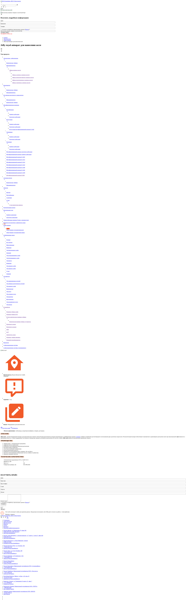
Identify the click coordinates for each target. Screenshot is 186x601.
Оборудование (7, 40)
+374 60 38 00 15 (7, 592)
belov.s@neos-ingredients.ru (9, 553)
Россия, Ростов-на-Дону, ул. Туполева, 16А (14, 545)
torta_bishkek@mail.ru (8, 589)
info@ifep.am (6, 594)
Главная (5, 37)
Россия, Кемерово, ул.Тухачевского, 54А (13, 555)
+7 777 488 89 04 (7, 582)
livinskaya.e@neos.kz (8, 584)
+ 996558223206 (7, 587)
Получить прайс (5, 428)
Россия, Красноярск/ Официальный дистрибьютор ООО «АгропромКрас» (21, 566)
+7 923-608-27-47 (7, 557)
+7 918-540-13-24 (7, 547)
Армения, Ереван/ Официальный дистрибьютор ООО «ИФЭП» (19, 591)
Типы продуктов (7, 521)
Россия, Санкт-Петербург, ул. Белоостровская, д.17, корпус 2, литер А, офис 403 (23, 535)
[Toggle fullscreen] (4, 505)
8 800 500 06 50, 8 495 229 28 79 (11, 531)
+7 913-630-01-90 (7, 567)
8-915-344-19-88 (7, 562)
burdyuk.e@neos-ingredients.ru (10, 548)
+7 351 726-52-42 (7, 572)
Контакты (5, 526)
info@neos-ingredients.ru (9, 533)
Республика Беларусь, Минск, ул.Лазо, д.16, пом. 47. (16, 576)
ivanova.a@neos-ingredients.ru (10, 563)
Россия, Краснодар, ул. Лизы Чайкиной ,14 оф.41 (15, 540)
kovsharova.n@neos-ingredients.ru (11, 543)
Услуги (5, 525)
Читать (27, 29)
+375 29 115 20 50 (7, 577)
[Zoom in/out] (5, 505)
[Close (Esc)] (1, 505)
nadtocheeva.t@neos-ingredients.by (11, 578)
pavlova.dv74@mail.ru (8, 573)
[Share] (2, 505)
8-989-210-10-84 (7, 542)
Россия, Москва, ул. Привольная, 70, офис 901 (14, 530)
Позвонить (14, 428)
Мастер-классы (7, 522)
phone (7, 517)
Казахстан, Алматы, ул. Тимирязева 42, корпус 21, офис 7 (17, 581)
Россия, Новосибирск (8, 561)
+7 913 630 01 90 (7, 552)
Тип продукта (7, 39)
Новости (5, 524)
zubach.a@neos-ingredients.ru (10, 558)
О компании (6, 520)
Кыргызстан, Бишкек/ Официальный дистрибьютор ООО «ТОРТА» (20, 586)
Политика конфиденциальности (11, 528)
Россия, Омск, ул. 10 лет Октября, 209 (12, 550)
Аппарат (78, 436)
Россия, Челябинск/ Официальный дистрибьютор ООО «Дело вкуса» (20, 571)
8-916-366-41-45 (7, 536)
